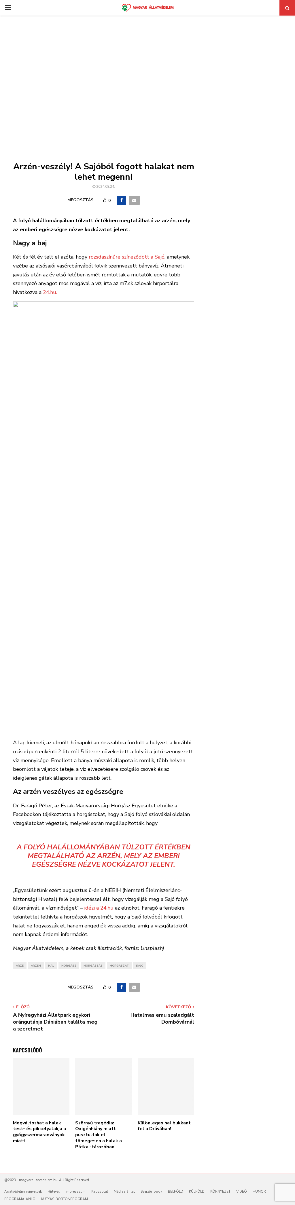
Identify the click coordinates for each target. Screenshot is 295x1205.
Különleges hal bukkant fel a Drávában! (164, 1126)
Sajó (139, 966)
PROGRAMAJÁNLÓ (19, 1199)
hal (51, 966)
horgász (68, 966)
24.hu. (50, 292)
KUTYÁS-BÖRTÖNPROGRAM (64, 1199)
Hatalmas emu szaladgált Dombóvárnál (162, 1018)
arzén (36, 966)
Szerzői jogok (151, 1191)
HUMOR (259, 1191)
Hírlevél (54, 1191)
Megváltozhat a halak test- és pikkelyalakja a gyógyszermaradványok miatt (39, 1132)
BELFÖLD (175, 1191)
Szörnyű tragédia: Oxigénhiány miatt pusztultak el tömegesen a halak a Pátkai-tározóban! (98, 1135)
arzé (20, 966)
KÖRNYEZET (220, 1191)
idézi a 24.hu (99, 907)
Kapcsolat (99, 1191)
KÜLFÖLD (197, 1191)
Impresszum (75, 1191)
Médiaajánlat (124, 1191)
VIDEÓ (241, 1191)
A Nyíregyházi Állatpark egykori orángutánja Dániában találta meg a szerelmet (55, 1022)
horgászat (119, 966)
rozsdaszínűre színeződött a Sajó (125, 256)
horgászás (93, 966)
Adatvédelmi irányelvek (23, 1191)
